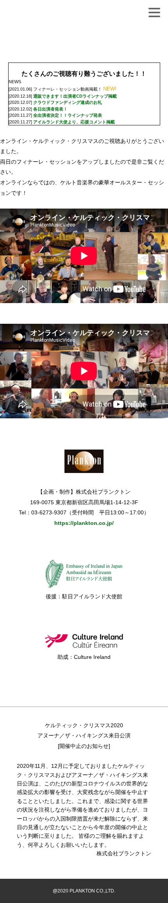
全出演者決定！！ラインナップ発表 (67, 115)
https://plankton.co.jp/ (84, 523)
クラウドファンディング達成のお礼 (67, 102)
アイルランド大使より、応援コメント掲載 (74, 122)
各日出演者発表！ (50, 109)
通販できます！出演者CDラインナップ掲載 (75, 96)
